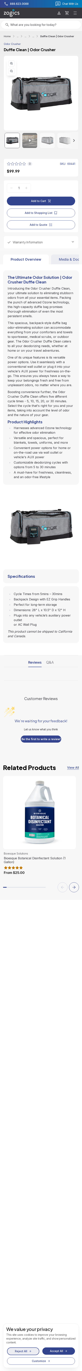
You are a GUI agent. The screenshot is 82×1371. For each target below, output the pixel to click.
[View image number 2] (29, 140)
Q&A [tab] (50, 662)
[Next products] (74, 887)
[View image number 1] (12, 140)
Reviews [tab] (35, 662)
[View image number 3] (47, 140)
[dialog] (41, 1345)
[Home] (11, 13)
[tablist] (41, 259)
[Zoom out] (11, 71)
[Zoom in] (11, 63)
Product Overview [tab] (26, 259)
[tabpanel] (41, 453)
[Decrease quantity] (11, 188)
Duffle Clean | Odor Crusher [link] (57, 36)
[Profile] (59, 13)
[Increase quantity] (26, 188)
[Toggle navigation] (75, 13)
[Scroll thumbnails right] (70, 140)
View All (73, 767)
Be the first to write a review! (41, 739)
